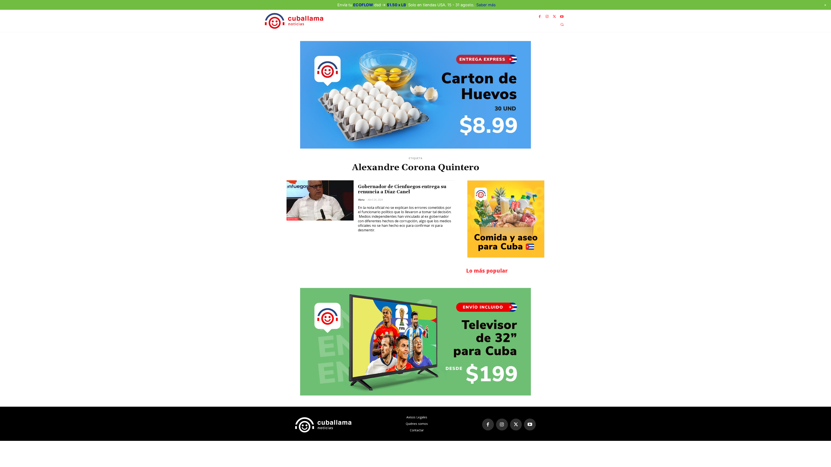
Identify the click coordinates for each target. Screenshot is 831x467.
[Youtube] (561, 16)
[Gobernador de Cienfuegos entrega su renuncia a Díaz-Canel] (320, 200)
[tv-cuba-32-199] (415, 341)
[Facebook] (539, 16)
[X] (554, 16)
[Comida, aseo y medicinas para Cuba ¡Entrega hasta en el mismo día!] (505, 219)
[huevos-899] (415, 95)
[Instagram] (547, 16)
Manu (361, 200)
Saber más (486, 5)
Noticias (292, 219)
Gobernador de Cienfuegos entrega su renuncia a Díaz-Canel (402, 189)
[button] (562, 24)
